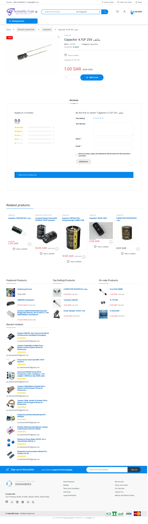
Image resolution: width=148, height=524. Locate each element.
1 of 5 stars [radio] (94, 118)
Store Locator (109, 2)
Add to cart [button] (57, 249)
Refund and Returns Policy (125, 495)
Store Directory (68, 482)
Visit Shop (67, 492)
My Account (119, 482)
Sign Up (134, 470)
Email (78, 146)
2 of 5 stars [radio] (96, 118)
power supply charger (68, 517)
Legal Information (69, 495)
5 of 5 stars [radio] (102, 118)
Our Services (119, 488)
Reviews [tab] (74, 100)
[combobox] (58, 11)
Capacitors (47, 29)
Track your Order (121, 485)
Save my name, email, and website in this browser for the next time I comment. (104, 155)
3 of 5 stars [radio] (98, 118)
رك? (53, 517)
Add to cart (93, 77)
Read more (30, 244)
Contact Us (119, 492)
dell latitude (89, 517)
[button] (59, 36)
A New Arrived (47, 215)
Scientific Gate (13, 513)
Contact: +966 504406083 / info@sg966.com (22, 2)
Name (78, 139)
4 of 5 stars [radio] (100, 118)
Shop (140, 2)
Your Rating (80, 118)
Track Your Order (126, 2)
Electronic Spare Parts (26, 29)
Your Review (80, 124)
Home (8, 29)
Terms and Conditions (71, 488)
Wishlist (66, 485)
